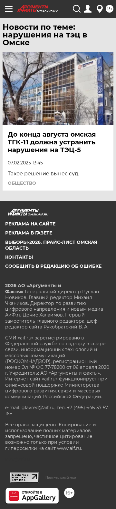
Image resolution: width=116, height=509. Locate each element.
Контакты (19, 257)
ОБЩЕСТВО (22, 183)
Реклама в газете (28, 233)
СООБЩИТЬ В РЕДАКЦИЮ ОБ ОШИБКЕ (53, 266)
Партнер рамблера (60, 477)
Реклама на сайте (30, 224)
